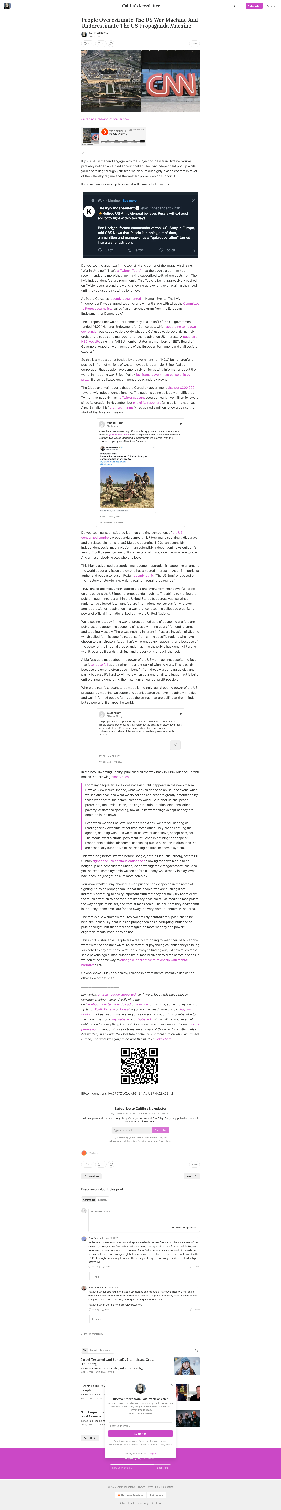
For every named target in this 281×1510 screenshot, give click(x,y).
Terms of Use (156, 1441)
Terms (150, 1486)
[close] (171, 1384)
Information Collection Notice (139, 1444)
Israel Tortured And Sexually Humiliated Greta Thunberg (117, 1362)
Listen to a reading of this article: (105, 119)
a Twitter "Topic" (129, 271)
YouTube (141, 1004)
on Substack (143, 1019)
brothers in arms (122, 407)
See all (88, 1438)
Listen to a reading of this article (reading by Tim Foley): (112, 1368)
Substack (124, 1503)
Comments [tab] (89, 1199)
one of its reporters (147, 403)
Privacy (141, 1486)
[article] (140, 1368)
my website (120, 1019)
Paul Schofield (96, 1238)
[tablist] (95, 1199)
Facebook (93, 1004)
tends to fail (99, 665)
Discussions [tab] (106, 1350)
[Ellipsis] (198, 1237)
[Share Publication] (241, 6)
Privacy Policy (165, 1444)
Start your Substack (132, 1494)
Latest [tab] (93, 1350)
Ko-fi (98, 1009)
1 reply (95, 1276)
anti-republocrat (97, 1287)
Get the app (156, 1494)
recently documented (125, 299)
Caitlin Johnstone (98, 33)
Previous (93, 1176)
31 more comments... (92, 1333)
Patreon (109, 1009)
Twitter (107, 1004)
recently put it (143, 575)
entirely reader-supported (117, 994)
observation (120, 777)
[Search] (234, 6)
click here (164, 1039)
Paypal (125, 1009)
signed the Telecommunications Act (119, 861)
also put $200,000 (180, 388)
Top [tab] (85, 1350)
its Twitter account (131, 397)
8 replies (96, 1319)
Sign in (271, 5)
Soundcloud (122, 1004)
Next (190, 1176)
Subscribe (254, 5)
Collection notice (164, 1486)
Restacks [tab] (102, 1199)
